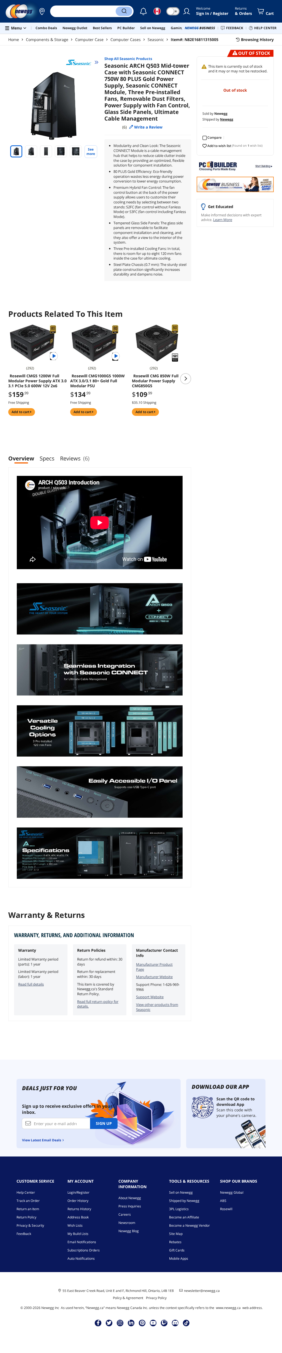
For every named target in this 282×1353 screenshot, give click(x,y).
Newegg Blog (128, 1231)
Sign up (104, 1123)
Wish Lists (75, 1225)
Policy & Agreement (128, 1297)
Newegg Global (231, 1192)
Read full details (31, 984)
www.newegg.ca (228, 1307)
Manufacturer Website (154, 976)
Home (13, 39)
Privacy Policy (156, 1297)
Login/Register (78, 1192)
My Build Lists (77, 1233)
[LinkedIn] (131, 1322)
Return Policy (26, 1217)
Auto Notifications (81, 1258)
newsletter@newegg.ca (202, 1291)
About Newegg (129, 1198)
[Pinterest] (142, 1322)
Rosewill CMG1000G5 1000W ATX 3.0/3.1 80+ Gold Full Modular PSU (97, 380)
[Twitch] (164, 1322)
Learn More (222, 219)
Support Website (150, 996)
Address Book (78, 1217)
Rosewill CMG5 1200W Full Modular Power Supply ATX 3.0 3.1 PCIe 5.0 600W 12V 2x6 (37, 380)
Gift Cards (177, 1250)
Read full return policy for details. (97, 1004)
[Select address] (42, 11)
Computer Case (89, 39)
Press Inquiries (129, 1206)
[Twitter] (109, 1322)
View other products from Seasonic (157, 1007)
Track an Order (28, 1200)
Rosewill (226, 1209)
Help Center (26, 1192)
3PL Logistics (179, 1209)
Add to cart (21, 412)
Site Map (176, 1233)
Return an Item (28, 1209)
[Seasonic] (82, 62)
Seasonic (156, 39)
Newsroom (126, 1222)
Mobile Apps (178, 1258)
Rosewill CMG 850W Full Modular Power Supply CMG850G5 (155, 380)
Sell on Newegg (181, 1192)
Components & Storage (47, 39)
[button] (42, 11)
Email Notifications (81, 1242)
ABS (223, 1200)
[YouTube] (153, 1322)
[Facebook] (98, 1322)
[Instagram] (120, 1322)
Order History (77, 1200)
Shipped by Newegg (184, 1200)
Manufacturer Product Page (154, 967)
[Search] (124, 11)
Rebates (175, 1242)
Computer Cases (125, 39)
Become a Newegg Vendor (189, 1225)
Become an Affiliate (184, 1217)
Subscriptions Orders (83, 1250)
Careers (124, 1214)
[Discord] (175, 1322)
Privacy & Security (30, 1225)
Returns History (79, 1209)
